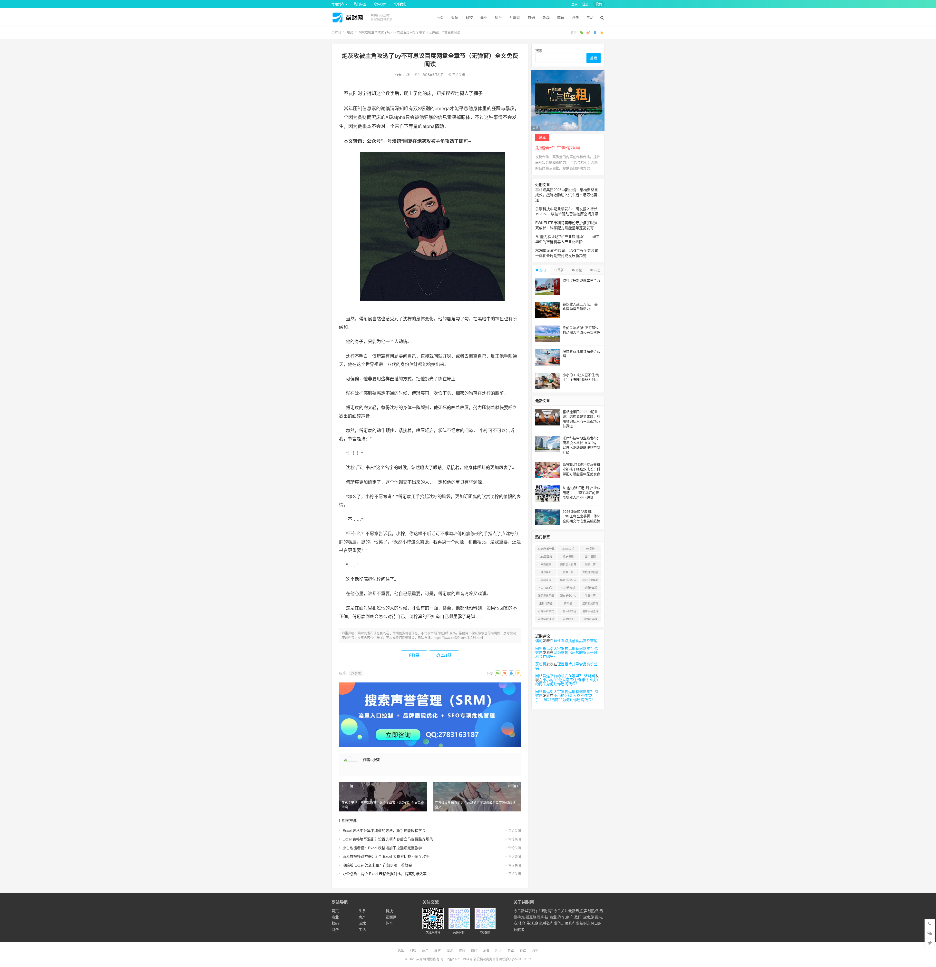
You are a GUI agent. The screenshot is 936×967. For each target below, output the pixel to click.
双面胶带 (546, 564)
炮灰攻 (356, 673)
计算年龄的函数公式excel (568, 612)
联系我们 (400, 4)
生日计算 (590, 595)
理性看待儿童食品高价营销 (575, 641)
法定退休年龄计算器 (546, 596)
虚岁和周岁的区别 (590, 604)
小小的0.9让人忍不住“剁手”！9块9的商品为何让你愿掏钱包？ (581, 379)
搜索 (539, 51)
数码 (531, 17)
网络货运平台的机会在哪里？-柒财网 (565, 676)
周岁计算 (590, 564)
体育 (560, 17)
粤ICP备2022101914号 (456, 959)
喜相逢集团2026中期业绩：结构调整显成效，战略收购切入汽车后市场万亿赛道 (566, 195)
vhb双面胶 (546, 556)
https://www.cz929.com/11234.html (458, 638)
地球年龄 (546, 572)
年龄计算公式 (568, 580)
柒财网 (336, 32)
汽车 (535, 950)
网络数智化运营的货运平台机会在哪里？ (566, 654)
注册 (585, 4)
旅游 (450, 950)
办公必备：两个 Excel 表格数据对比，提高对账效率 (384, 874)
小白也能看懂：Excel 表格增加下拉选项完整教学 (382, 848)
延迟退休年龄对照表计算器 (590, 581)
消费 (575, 17)
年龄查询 (546, 580)
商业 (484, 17)
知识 (350, 32)
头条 (454, 17)
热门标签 (360, 4)
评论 (578, 270)
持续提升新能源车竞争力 (581, 281)
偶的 (539, 641)
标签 (597, 270)
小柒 (407, 75)
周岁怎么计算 (568, 564)
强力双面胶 (546, 587)
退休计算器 (590, 619)
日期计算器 (590, 587)
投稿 (599, 4)
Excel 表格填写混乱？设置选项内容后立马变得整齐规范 (387, 839)
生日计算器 (546, 603)
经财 (437, 950)
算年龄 (568, 603)
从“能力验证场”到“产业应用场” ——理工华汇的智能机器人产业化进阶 (581, 492)
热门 (542, 270)
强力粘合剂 (568, 587)
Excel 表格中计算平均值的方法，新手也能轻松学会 (384, 831)
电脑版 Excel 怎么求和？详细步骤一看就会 (377, 865)
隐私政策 (380, 4)
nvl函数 (590, 548)
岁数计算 (568, 572)
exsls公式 (568, 548)
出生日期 (590, 556)
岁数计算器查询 (590, 573)
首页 (440, 17)
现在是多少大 (568, 595)
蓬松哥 (540, 664)
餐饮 (523, 950)
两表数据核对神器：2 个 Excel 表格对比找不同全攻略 (385, 856)
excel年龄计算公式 (546, 549)
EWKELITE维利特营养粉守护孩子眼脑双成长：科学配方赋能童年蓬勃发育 (581, 469)
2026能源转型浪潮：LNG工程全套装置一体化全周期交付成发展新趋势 (581, 516)
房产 (498, 17)
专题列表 (338, 4)
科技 (469, 17)
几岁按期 (568, 556)
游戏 (546, 17)
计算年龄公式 (546, 611)
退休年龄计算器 (546, 620)
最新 (560, 270)
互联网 (514, 17)
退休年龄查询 (590, 611)
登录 (574, 4)
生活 (590, 17)
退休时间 (568, 619)
